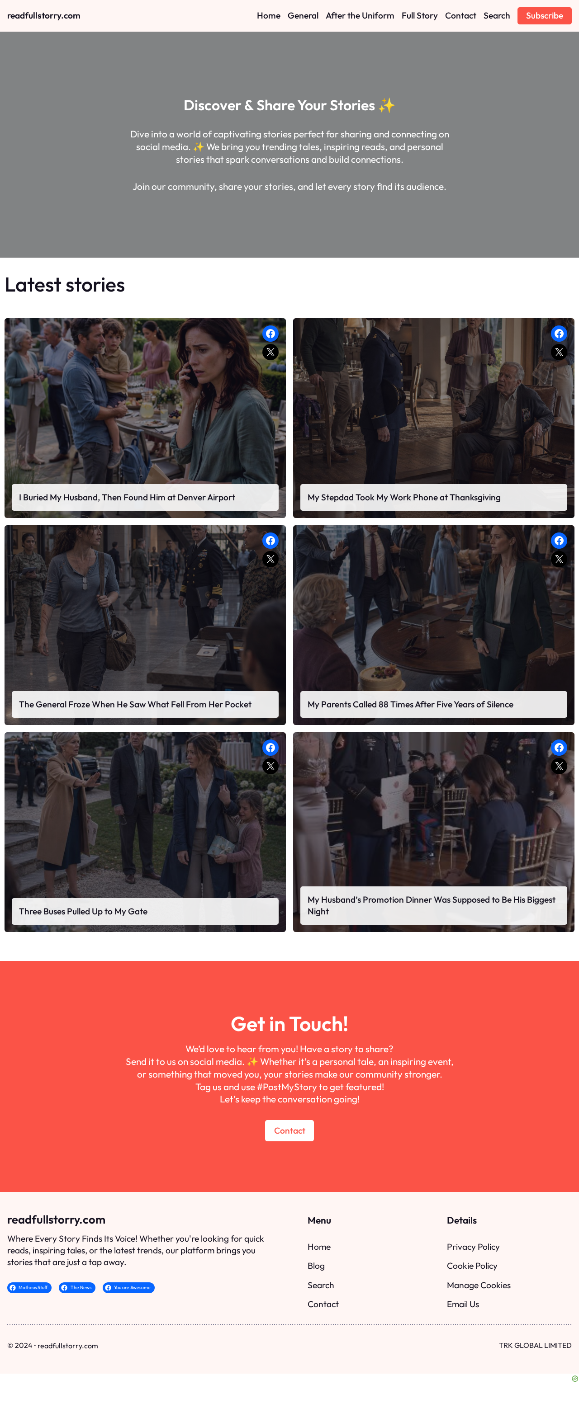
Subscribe (544, 15)
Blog (316, 1265)
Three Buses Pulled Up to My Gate (83, 911)
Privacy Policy (473, 1246)
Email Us (463, 1304)
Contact (289, 1130)
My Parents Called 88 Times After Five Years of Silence (410, 704)
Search (321, 1285)
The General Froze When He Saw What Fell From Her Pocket (135, 704)
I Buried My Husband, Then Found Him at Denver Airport (127, 497)
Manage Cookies (479, 1285)
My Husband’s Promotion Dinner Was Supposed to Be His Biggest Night (431, 905)
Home (319, 1246)
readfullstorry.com (44, 15)
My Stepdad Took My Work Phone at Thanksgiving (404, 497)
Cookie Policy (472, 1265)
